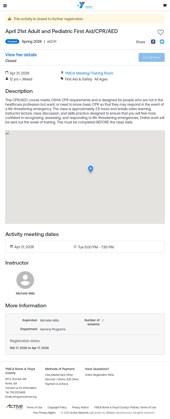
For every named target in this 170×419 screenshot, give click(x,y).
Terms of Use (148, 407)
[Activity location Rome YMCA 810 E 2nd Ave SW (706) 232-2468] (91, 167)
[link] (89, 73)
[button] (161, 32)
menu (5, 5)
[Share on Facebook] (153, 43)
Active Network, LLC (82, 412)
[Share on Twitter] (162, 43)
